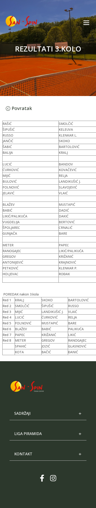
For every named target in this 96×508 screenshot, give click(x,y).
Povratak (22, 108)
